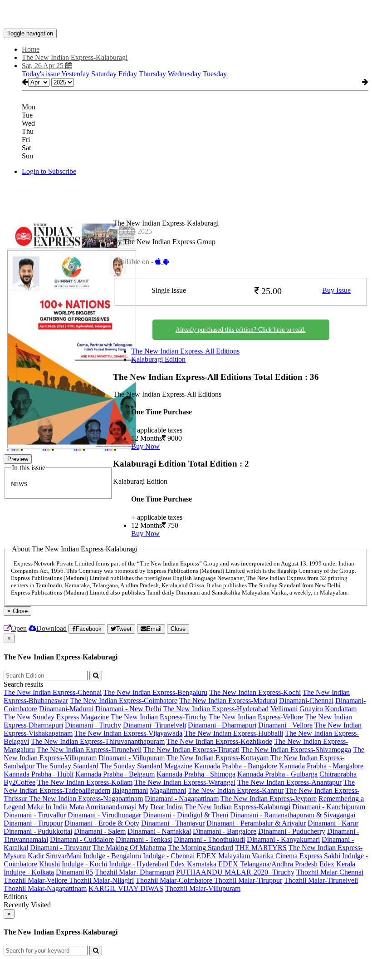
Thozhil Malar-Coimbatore (175, 880)
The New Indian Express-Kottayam (217, 758)
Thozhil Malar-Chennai (329, 872)
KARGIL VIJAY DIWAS (125, 888)
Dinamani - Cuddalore (82, 839)
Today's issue (41, 74)
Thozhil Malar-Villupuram (202, 888)
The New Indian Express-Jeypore (268, 798)
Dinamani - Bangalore (224, 831)
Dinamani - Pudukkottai (38, 831)
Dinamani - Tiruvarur (60, 847)
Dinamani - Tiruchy (93, 725)
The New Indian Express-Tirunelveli (89, 749)
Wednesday (184, 74)
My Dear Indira (160, 807)
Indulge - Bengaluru (112, 856)
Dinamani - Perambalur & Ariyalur (256, 823)
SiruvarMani (64, 856)
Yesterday (75, 74)
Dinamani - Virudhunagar (104, 815)
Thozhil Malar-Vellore (36, 880)
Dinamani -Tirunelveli (154, 725)
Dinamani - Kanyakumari (283, 839)
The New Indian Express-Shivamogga (296, 749)
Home (30, 49)
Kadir (36, 856)
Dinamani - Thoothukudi (209, 839)
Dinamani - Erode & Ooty (101, 823)
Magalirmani (168, 790)
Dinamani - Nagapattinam (182, 798)
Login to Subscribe (49, 171)
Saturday (104, 74)
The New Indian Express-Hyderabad (216, 709)
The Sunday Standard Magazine (146, 766)
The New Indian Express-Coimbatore (123, 700)
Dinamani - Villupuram (131, 758)
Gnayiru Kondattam (328, 709)
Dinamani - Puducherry (291, 831)
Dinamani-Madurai (66, 709)
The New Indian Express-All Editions (185, 351)
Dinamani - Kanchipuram (328, 807)
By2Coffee (19, 782)
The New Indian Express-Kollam (84, 782)
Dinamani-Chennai (306, 700)
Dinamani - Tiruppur (33, 823)
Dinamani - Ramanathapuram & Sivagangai (292, 815)
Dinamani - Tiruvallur (35, 815)
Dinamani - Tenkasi (144, 839)
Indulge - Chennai (169, 856)
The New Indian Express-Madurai (228, 700)
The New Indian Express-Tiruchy (159, 717)
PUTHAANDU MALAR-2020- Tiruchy (235, 872)
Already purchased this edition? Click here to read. (241, 329)
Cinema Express (298, 856)
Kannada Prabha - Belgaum (115, 774)
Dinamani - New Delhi (128, 709)
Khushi (49, 864)
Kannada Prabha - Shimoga (196, 774)
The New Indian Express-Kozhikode (219, 741)
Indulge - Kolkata (29, 872)
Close (178, 628)
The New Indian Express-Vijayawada (128, 733)
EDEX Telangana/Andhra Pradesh (268, 864)
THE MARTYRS (261, 847)
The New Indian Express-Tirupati (191, 749)
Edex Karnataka (193, 864)
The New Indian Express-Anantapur (289, 782)
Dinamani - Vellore (285, 725)
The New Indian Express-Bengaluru (155, 692)
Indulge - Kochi (84, 864)
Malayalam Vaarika (246, 856)
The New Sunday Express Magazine (56, 717)
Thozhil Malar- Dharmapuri (134, 872)
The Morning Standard (200, 847)
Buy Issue (336, 290)
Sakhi (332, 856)
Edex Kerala (337, 864)
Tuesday (215, 74)
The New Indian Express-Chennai (53, 692)
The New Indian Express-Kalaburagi (237, 807)
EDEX (206, 856)
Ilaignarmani (130, 790)
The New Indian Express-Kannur (236, 790)
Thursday (152, 74)
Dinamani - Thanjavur (173, 823)
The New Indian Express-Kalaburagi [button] (74, 57)
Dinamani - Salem (100, 831)
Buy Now (145, 446)
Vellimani (284, 709)
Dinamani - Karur (333, 823)
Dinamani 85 (74, 872)
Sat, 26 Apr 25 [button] (43, 65)
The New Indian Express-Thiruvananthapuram (98, 741)
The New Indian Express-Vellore (256, 717)
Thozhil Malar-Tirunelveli (321, 880)
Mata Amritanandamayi (103, 807)
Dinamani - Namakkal (159, 831)
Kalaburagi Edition (158, 359)
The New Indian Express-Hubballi (233, 733)
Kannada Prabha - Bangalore (235, 766)
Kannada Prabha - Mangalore (321, 766)
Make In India (47, 807)
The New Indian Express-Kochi (255, 692)
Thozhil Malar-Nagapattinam (45, 888)
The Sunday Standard (67, 766)
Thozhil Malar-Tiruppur (248, 880)
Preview (17, 459)
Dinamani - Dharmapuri (222, 725)
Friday (127, 74)
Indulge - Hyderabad (138, 864)
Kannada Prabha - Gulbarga (277, 774)
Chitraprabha (338, 774)
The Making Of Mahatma (129, 847)
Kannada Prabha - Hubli (38, 774)
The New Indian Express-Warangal (184, 782)
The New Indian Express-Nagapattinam (86, 798)
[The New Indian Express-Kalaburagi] (186, 15)
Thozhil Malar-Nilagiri (101, 880)
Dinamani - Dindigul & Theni (185, 815)
